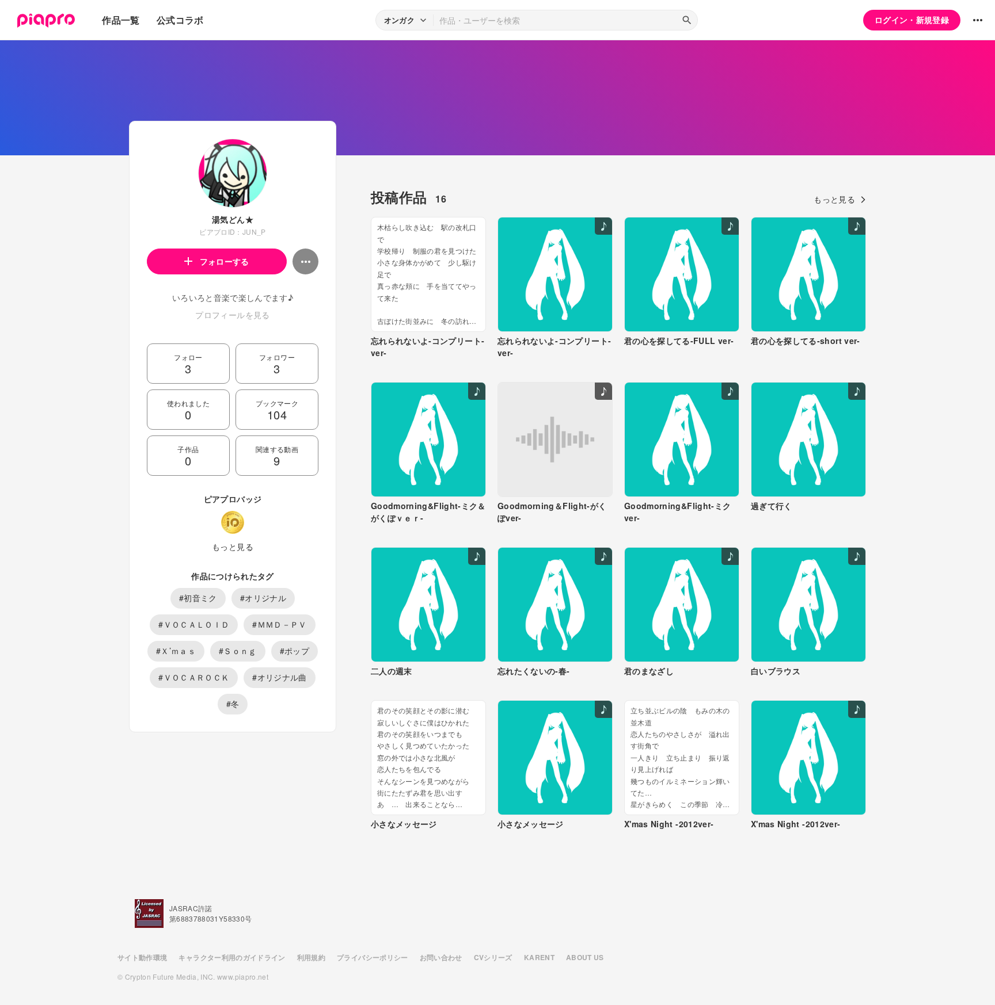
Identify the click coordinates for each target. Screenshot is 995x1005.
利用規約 (311, 957)
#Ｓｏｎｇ (238, 650)
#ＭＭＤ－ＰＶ (279, 624)
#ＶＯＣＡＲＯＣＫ (193, 677)
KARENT (539, 957)
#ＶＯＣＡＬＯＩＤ (193, 624)
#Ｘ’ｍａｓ (176, 650)
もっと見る (232, 546)
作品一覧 (120, 19)
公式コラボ (180, 19)
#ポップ (294, 650)
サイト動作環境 (142, 957)
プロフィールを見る (232, 314)
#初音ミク (198, 597)
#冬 (233, 703)
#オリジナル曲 (279, 677)
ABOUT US (585, 957)
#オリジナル (263, 597)
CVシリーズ (493, 957)
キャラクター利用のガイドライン (232, 957)
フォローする (224, 261)
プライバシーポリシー (372, 957)
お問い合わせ (441, 957)
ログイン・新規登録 (912, 19)
